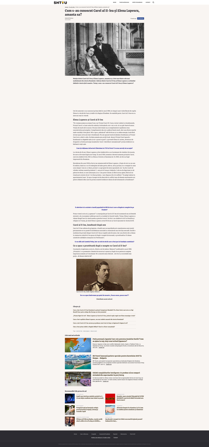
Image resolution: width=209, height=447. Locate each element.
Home (114, 2)
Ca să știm (72, 7)
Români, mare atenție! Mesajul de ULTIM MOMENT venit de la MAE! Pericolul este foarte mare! (130, 398)
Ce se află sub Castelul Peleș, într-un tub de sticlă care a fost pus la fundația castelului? (104, 242)
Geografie (93, 434)
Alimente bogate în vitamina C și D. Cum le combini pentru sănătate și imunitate (130, 408)
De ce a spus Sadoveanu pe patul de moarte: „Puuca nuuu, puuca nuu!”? (104, 295)
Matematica (124, 434)
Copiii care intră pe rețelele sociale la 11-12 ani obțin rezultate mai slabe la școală (89, 397)
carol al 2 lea (79, 331)
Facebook (140, 18)
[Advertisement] (104, 97)
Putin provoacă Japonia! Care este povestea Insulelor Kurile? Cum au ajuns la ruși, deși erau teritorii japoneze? (118, 340)
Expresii (115, 434)
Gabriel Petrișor (69, 18)
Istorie (75, 434)
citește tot (101, 347)
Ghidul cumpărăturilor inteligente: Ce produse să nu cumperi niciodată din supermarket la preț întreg (116, 374)
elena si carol (94, 331)
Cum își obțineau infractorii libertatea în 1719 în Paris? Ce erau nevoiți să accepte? (104, 148)
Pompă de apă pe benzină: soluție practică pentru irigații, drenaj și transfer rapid (87, 409)
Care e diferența (84, 434)
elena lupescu (86, 331)
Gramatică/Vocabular (104, 434)
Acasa (66, 7)
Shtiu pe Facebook (137, 2)
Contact (148, 2)
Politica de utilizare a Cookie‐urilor (100, 437)
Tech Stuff (132, 434)
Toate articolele (124, 2)
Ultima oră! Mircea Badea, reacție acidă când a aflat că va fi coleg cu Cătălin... (89, 420)
